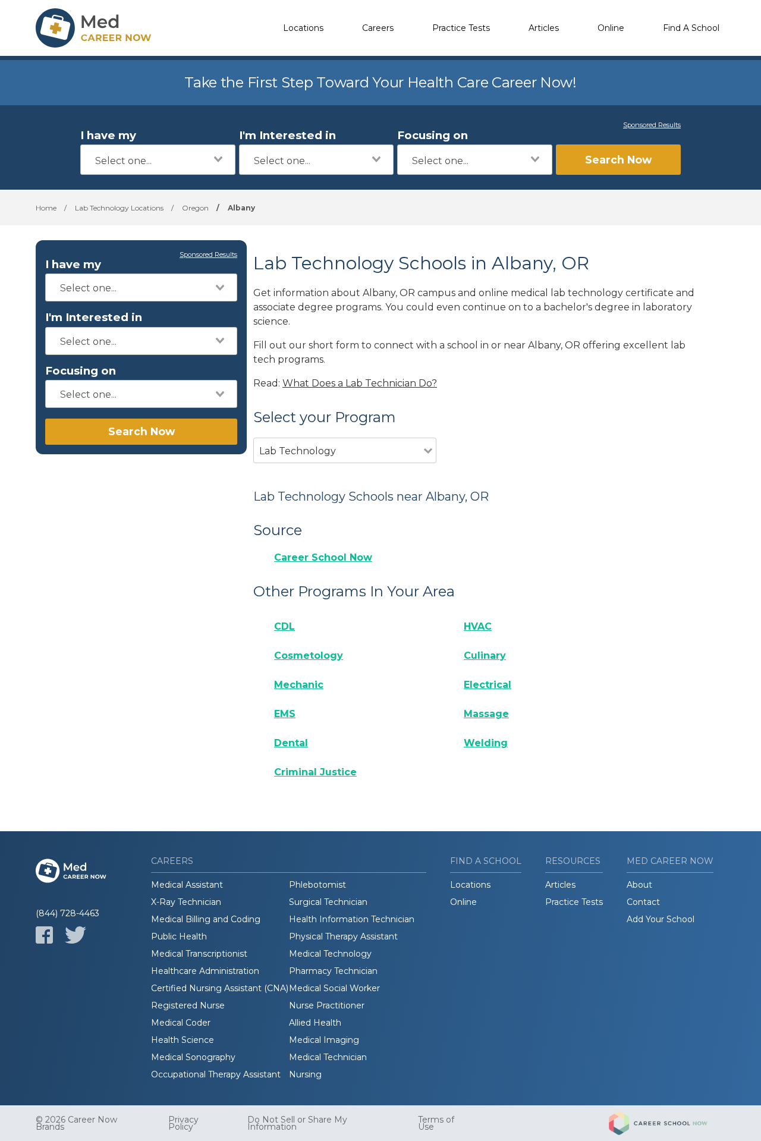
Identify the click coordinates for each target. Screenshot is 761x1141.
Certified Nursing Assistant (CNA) (219, 988)
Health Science (182, 1040)
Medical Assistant (187, 884)
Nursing (305, 1074)
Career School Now (323, 557)
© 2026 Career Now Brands (76, 1123)
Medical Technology (330, 953)
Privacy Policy (183, 1123)
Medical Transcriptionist (199, 953)
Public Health (179, 936)
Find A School (691, 28)
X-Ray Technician (186, 902)
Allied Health (315, 1022)
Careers (378, 28)
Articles (544, 28)
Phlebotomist (317, 884)
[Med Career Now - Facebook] (44, 935)
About (639, 884)
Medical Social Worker (334, 988)
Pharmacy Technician (333, 971)
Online (611, 28)
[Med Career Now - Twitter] (75, 935)
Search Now (618, 159)
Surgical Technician (328, 902)
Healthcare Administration (205, 971)
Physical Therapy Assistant (343, 936)
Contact (643, 902)
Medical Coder (180, 1022)
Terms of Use (436, 1123)
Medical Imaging (324, 1040)
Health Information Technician (351, 919)
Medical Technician (328, 1057)
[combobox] (158, 159)
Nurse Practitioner (326, 1005)
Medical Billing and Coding (205, 919)
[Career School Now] (667, 1123)
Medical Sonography (193, 1057)
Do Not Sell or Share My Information (297, 1123)
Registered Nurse (188, 1005)
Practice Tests (461, 28)
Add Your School (660, 919)
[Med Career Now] (95, 28)
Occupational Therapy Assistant (216, 1074)
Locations (303, 28)
